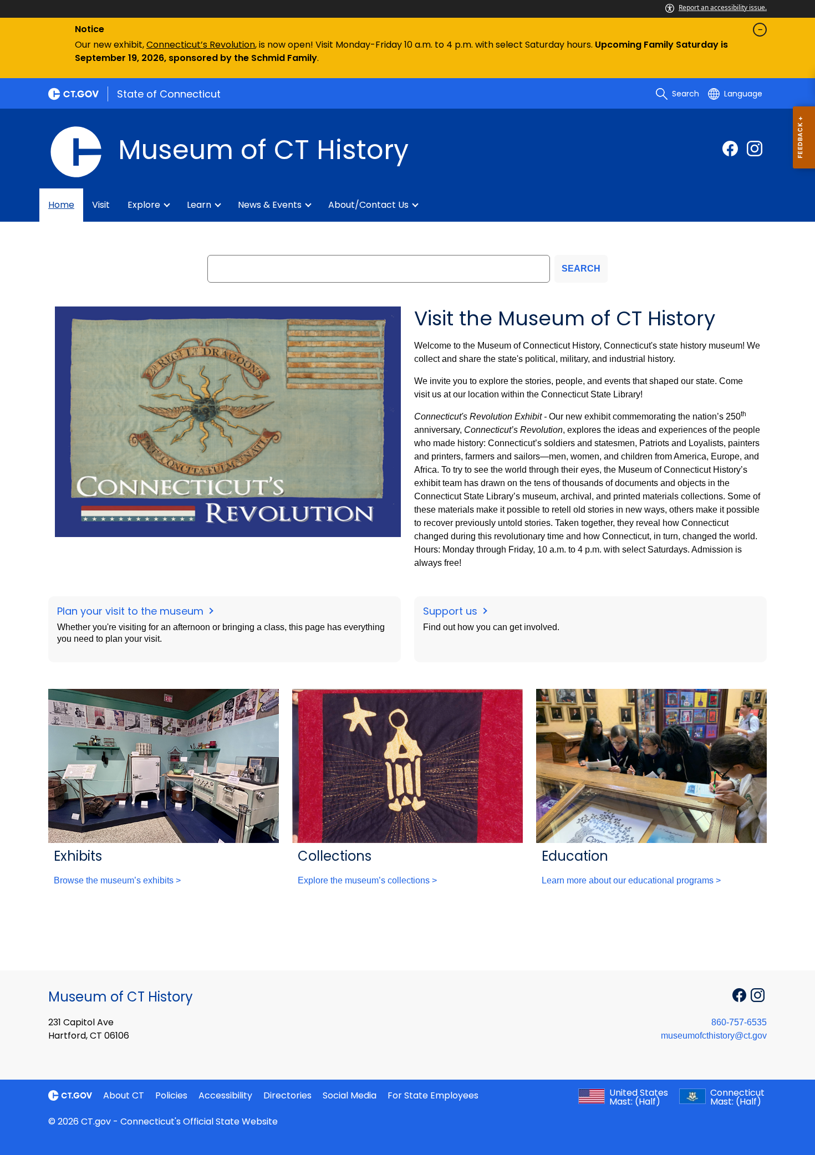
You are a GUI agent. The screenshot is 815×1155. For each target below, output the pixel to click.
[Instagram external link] (754, 148)
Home (61, 204)
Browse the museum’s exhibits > (117, 880)
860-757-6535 (739, 1022)
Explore (144, 204)
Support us (451, 611)
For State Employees (433, 1095)
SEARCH (581, 268)
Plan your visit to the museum (131, 611)
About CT (123, 1095)
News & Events (270, 204)
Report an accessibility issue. (723, 7)
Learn (199, 204)
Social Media (349, 1095)
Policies (171, 1095)
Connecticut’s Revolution (200, 44)
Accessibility (225, 1095)
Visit (101, 204)
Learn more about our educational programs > (631, 880)
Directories (287, 1095)
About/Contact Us (368, 204)
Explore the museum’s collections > (367, 880)
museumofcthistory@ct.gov (714, 1035)
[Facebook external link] (730, 148)
